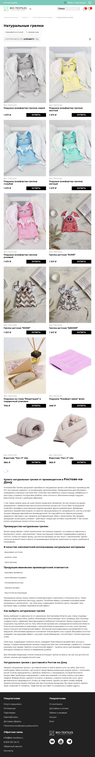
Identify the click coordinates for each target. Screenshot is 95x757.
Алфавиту (29, 39)
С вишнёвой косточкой (14, 32)
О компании (55, 704)
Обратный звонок (13, 746)
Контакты (8, 751)
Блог (51, 721)
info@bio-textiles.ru (13, 738)
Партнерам (9, 713)
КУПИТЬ (36, 115)
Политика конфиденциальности (21, 726)
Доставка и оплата (58, 708)
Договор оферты (12, 721)
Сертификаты (11, 717)
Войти (70, 3)
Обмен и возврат (58, 713)
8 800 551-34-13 (11, 742)
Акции (53, 717)
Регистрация (80, 3)
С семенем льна (32, 32)
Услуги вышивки (13, 704)
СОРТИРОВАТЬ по (19, 39)
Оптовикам (10, 708)
